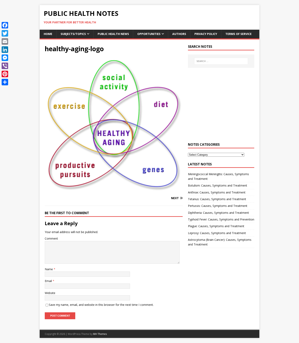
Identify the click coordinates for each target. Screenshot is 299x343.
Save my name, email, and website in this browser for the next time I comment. (101, 305)
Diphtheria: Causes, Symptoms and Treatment (218, 213)
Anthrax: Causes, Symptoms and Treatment (217, 192)
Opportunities (148, 34)
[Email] (5, 41)
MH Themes (100, 334)
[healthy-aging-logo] (114, 190)
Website (50, 293)
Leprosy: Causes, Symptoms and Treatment (217, 233)
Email (49, 281)
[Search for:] (221, 61)
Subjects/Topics (73, 34)
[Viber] (5, 66)
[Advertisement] (221, 107)
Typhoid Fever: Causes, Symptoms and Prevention (221, 219)
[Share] (5, 82)
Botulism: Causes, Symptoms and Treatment (217, 185)
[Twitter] (5, 33)
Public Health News (113, 34)
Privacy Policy (205, 34)
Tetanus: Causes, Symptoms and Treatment (217, 199)
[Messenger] (5, 58)
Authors (179, 34)
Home (48, 34)
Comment (51, 238)
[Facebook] (5, 25)
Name (49, 269)
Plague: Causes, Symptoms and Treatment (216, 226)
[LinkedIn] (5, 50)
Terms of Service (238, 34)
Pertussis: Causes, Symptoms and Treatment (217, 206)
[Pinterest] (5, 74)
